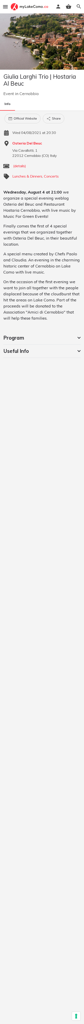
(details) (19, 166)
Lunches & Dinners (27, 176)
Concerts (51, 176)
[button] (42, 338)
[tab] (42, 337)
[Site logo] (30, 6)
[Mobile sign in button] (58, 6)
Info (7, 104)
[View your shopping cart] (68, 6)
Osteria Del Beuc (27, 143)
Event (8, 93)
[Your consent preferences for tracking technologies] (76, 1016)
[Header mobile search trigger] (79, 6)
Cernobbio (29, 93)
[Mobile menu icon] (5, 6)
